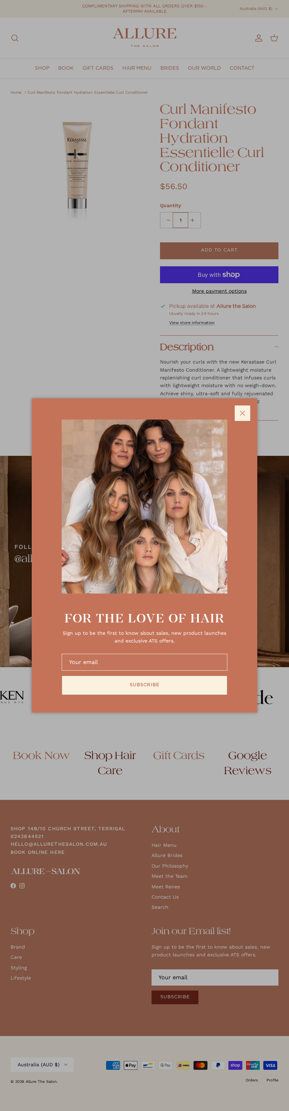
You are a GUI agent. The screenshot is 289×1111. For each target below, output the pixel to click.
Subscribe (144, 685)
